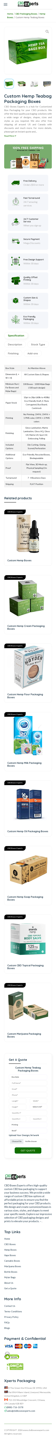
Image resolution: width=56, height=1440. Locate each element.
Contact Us (9, 1306)
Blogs (7, 1328)
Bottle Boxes (10, 1271)
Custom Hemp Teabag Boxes (30, 17)
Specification (16, 335)
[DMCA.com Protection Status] (28, 1367)
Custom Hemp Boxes (19, 560)
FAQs (7, 1322)
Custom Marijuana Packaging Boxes (24, 1035)
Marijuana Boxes (12, 1266)
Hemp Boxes (10, 1249)
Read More (9, 136)
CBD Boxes (10, 1244)
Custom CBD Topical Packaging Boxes (25, 967)
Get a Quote (10, 1288)
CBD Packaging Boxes (26, 14)
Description (15, 344)
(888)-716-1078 (15, 1407)
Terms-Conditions (13, 1311)
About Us (8, 1282)
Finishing (13, 353)
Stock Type (38, 344)
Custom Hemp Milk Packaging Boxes (24, 764)
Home (10, 14)
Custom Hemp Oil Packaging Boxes (27, 831)
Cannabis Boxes (12, 1260)
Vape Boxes (10, 1255)
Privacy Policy (11, 1317)
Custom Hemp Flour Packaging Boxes (25, 696)
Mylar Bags (10, 1277)
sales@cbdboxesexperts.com (21, 1410)
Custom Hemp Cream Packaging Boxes (26, 627)
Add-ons (32, 353)
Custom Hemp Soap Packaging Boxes (25, 898)
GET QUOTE (28, 1150)
